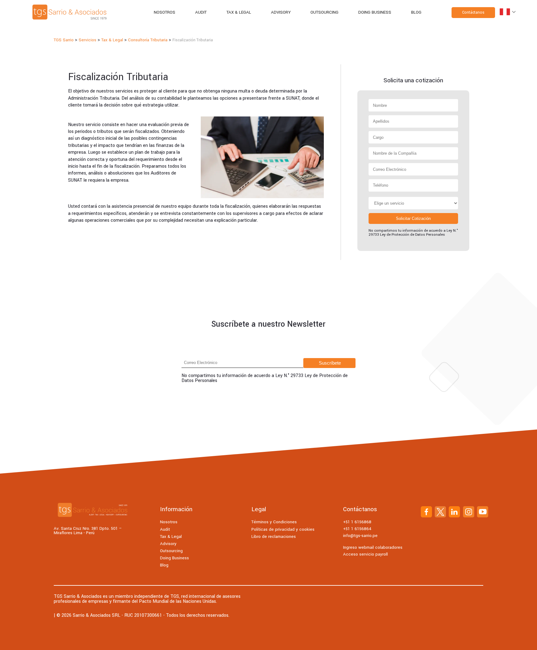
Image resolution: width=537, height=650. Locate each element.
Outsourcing (324, 12)
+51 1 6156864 (357, 529)
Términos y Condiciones (274, 522)
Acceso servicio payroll (365, 554)
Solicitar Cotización (413, 218)
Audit (201, 12)
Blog (416, 12)
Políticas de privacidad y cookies (282, 529)
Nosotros (164, 12)
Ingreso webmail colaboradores (372, 547)
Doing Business (374, 12)
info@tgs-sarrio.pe (360, 536)
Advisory (281, 12)
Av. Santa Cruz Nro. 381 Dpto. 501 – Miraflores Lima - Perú (88, 530)
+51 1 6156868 (357, 522)
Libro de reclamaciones (273, 536)
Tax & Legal (239, 12)
